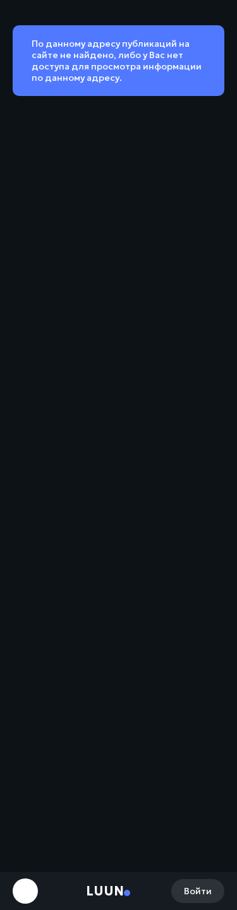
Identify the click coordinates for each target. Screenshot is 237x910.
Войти (198, 891)
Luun (105, 891)
